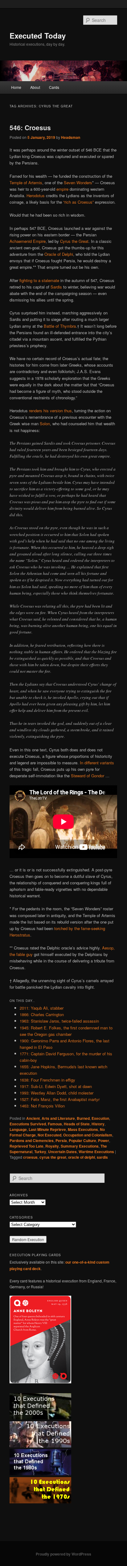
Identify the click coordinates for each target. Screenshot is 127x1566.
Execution (100, 1118)
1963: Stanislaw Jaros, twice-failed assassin (59, 1021)
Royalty (52, 1146)
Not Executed (49, 1135)
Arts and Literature (58, 1118)
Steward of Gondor (87, 776)
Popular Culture (82, 1140)
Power (103, 1140)
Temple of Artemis (26, 182)
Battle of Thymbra (60, 326)
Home (16, 87)
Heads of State (77, 1124)
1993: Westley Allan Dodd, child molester (56, 1093)
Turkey (40, 1151)
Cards (54, 87)
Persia (61, 1140)
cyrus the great (52, 1157)
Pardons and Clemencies (32, 1140)
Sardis (56, 287)
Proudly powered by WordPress (63, 1554)
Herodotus (36, 195)
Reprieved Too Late (26, 1146)
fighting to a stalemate (39, 280)
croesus (30, 1157)
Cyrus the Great (74, 241)
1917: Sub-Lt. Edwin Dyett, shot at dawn (56, 1086)
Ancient (33, 1118)
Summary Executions (80, 1146)
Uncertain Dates (62, 1151)
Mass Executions (83, 1129)
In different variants (97, 763)
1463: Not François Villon (42, 1106)
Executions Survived (28, 1124)
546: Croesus (30, 127)
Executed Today (38, 35)
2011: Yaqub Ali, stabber (41, 1008)
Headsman (70, 137)
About (35, 87)
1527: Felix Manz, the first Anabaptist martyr (60, 1099)
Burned (83, 1118)
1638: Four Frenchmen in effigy (47, 1080)
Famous (55, 1124)
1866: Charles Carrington (42, 1014)
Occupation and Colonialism (87, 1135)
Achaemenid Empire (28, 241)
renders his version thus (50, 410)
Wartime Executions (96, 1151)
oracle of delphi (81, 1157)
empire (62, 189)
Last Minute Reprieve (47, 1129)
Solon (45, 423)
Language (18, 1129)
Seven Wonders (78, 182)
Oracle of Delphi (58, 254)
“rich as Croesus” (78, 202)
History (98, 1124)
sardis (102, 1157)
